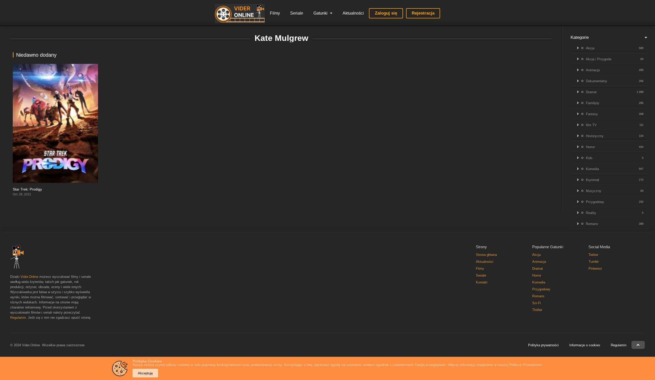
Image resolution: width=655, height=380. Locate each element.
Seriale (296, 13)
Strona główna (486, 255)
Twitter (593, 255)
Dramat (591, 92)
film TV (591, 125)
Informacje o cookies (584, 345)
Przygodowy (595, 202)
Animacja (593, 70)
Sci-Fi (536, 303)
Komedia (592, 169)
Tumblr (593, 262)
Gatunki (320, 13)
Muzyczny (593, 191)
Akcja (590, 48)
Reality (591, 213)
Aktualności (353, 13)
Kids (589, 158)
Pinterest (595, 268)
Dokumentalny (596, 81)
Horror (590, 147)
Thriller (537, 310)
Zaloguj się (386, 13)
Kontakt (481, 282)
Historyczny (595, 136)
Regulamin (18, 317)
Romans (592, 224)
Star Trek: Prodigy (27, 189)
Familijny (592, 103)
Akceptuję (145, 373)
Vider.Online (29, 277)
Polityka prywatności (543, 345)
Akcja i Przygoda (598, 59)
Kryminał (592, 180)
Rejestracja (423, 13)
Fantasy (592, 114)
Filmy (275, 13)
